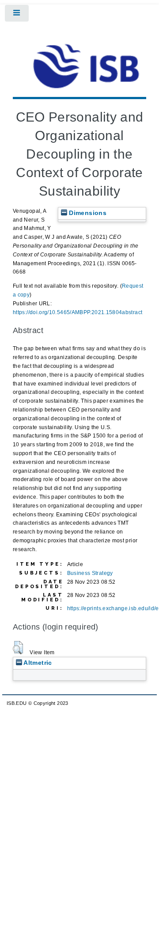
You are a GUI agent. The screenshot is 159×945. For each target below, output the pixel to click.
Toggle (17, 15)
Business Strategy (90, 573)
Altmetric (37, 663)
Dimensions (86, 213)
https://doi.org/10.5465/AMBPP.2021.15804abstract (77, 312)
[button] (18, 647)
